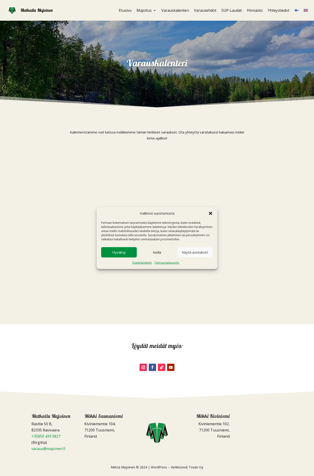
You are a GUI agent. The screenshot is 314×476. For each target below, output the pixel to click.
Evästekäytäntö (142, 263)
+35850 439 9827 (45, 436)
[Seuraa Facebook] (152, 367)
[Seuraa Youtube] (170, 367)
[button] (210, 213)
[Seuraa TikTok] (161, 367)
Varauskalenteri (175, 10)
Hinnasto (255, 10)
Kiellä (157, 252)
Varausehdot (205, 10)
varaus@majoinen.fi (48, 448)
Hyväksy (119, 252)
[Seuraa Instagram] (143, 367)
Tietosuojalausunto (166, 263)
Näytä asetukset (195, 252)
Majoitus (144, 10)
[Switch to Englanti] (306, 10)
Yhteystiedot (278, 10)
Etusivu (125, 10)
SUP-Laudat (231, 10)
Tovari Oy (196, 467)
